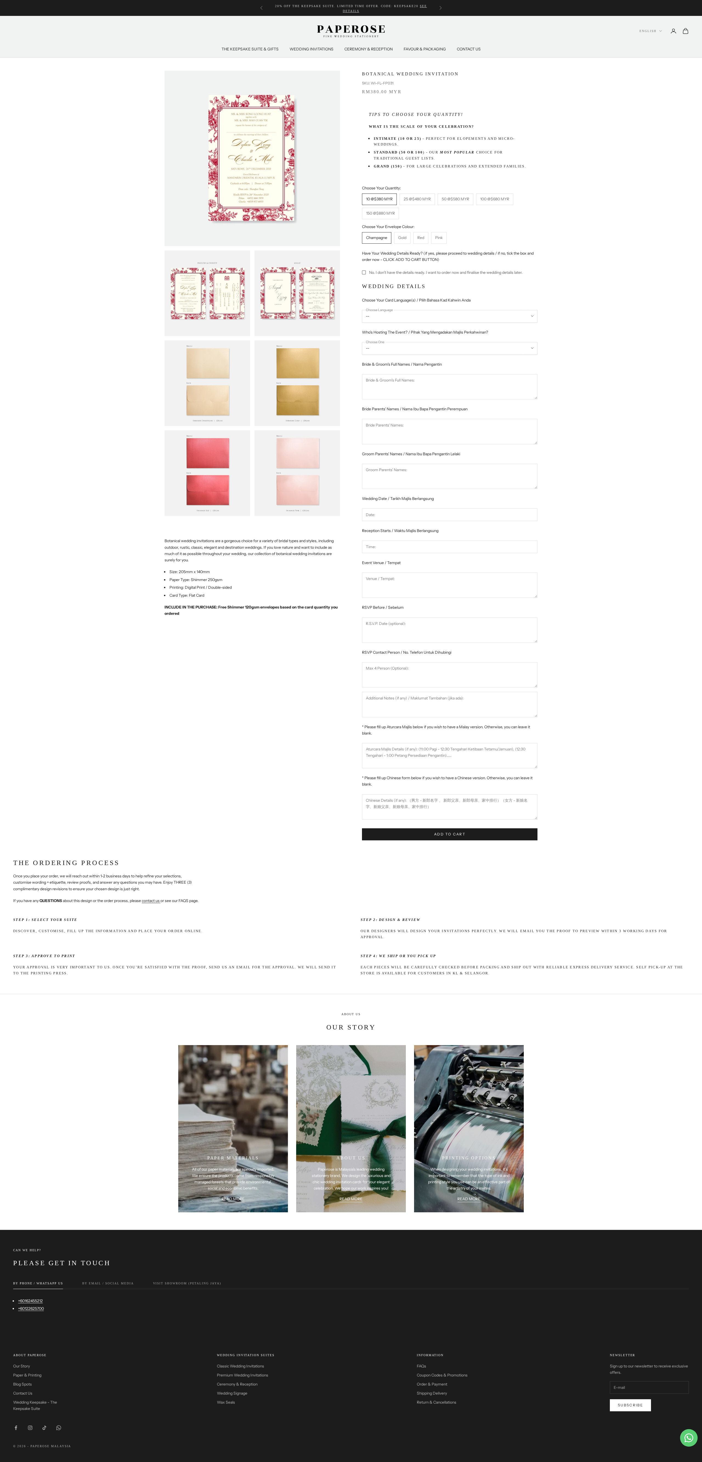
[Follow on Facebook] (16, 1427)
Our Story (21, 1366)
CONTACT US (469, 49)
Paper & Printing (27, 1375)
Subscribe (630, 1405)
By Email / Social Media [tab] (108, 1283)
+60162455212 (30, 1300)
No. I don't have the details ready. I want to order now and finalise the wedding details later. (446, 272)
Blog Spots (22, 1384)
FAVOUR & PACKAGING (425, 49)
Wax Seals (226, 1402)
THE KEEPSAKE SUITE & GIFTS (250, 49)
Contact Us (22, 1393)
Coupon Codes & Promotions (442, 1375)
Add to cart (449, 834)
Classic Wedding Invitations (240, 1366)
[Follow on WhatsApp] (58, 1427)
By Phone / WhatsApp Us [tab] (38, 1283)
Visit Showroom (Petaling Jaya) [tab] (187, 1283)
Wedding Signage (232, 1393)
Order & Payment (432, 1384)
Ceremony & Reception (237, 1384)
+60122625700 (31, 1308)
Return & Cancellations (436, 1402)
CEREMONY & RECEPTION (368, 49)
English (647, 31)
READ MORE (233, 1198)
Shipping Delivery (432, 1393)
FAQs (421, 1366)
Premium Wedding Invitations (242, 1375)
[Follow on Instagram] (30, 1427)
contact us (151, 900)
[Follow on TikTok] (44, 1427)
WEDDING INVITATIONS (311, 49)
